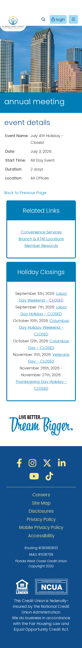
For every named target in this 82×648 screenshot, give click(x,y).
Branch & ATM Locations (41, 238)
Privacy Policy (41, 519)
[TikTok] (49, 476)
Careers (41, 495)
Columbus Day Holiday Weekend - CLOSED (44, 327)
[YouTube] (35, 476)
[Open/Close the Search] (43, 19)
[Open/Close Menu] (73, 19)
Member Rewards (41, 245)
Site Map (41, 503)
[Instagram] (34, 463)
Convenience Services (41, 232)
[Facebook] (20, 463)
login (60, 19)
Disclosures (41, 511)
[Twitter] (48, 463)
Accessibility (41, 536)
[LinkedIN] (62, 463)
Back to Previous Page (25, 192)
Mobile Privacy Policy (41, 527)
